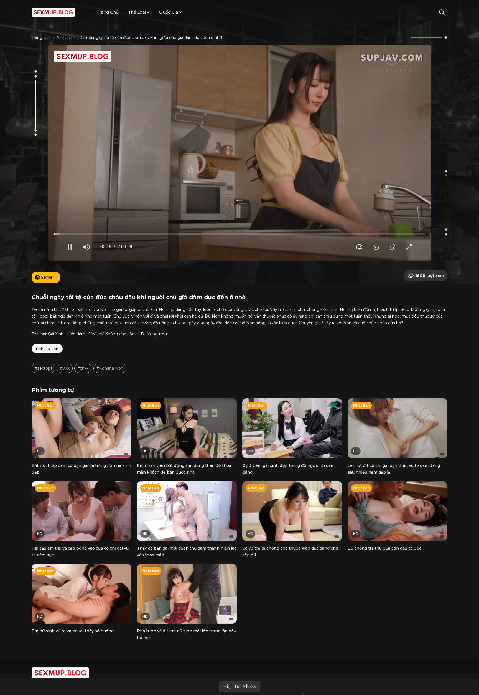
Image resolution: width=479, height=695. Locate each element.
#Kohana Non (109, 368)
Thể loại (137, 12)
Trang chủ (108, 12)
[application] (239, 153)
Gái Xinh (55, 333)
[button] (70, 246)
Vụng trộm (158, 333)
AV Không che (112, 333)
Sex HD (136, 333)
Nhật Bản (66, 37)
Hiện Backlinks (239, 686)
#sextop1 (43, 368)
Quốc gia (168, 12)
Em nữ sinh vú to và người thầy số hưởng (73, 630)
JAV (92, 333)
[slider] (239, 233)
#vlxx (65, 368)
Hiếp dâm (76, 333)
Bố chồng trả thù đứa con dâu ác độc (384, 548)
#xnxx (82, 368)
